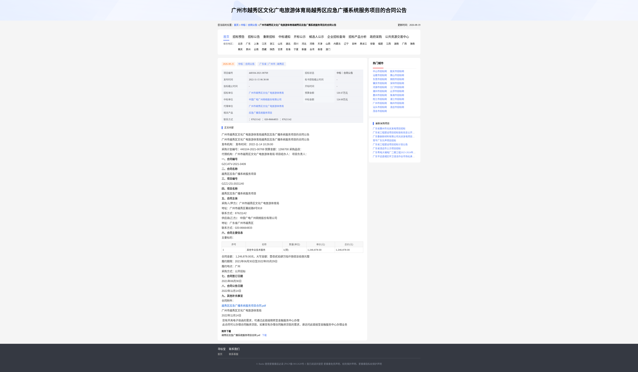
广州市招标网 (380, 103)
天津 (320, 43)
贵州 (248, 49)
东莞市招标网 (380, 79)
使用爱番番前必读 (274, 364)
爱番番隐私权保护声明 (370, 364)
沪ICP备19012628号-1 (295, 364)
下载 (264, 335)
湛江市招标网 (397, 99)
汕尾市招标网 (380, 75)
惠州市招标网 (380, 95)
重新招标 (269, 37)
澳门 (328, 49)
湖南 (396, 43)
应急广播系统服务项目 (260, 113)
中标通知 (284, 37)
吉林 (354, 43)
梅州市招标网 (397, 103)
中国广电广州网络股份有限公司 (265, 99)
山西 (328, 43)
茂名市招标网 (380, 111)
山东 (280, 43)
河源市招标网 (380, 87)
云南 (256, 49)
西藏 (264, 49)
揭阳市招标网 (397, 79)
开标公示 (300, 37)
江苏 (264, 43)
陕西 (272, 49)
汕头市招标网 (380, 107)
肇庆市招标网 (380, 83)
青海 (288, 49)
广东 (248, 43)
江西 (388, 43)
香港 (320, 49)
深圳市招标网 (397, 83)
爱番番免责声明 (332, 364)
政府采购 (376, 37)
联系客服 (233, 354)
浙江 (272, 43)
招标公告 (254, 37)
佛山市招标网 (397, 75)
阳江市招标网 (380, 99)
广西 (404, 43)
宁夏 (296, 49)
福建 (380, 43)
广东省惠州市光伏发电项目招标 (389, 128)
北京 (240, 43)
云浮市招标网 (397, 91)
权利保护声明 (349, 364)
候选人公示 (316, 37)
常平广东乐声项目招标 (384, 140)
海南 (412, 43)
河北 (304, 43)
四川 (296, 43)
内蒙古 (337, 43)
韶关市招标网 (397, 71)
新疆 (304, 49)
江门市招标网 (397, 87)
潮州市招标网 (380, 91)
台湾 (312, 49)
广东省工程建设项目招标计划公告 (390, 144)
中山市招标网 (380, 71)
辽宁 (346, 43)
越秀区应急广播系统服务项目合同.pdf (244, 305)
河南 (312, 43)
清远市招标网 (397, 107)
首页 (236, 25)
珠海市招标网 (397, 95)
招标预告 (239, 37)
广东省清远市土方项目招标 (387, 148)
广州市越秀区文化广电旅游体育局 (266, 93)
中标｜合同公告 (249, 25)
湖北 (288, 43)
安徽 (372, 43)
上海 (256, 43)
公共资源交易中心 (397, 37)
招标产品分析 (358, 37)
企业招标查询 (336, 37)
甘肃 (280, 49)
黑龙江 (363, 43)
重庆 (240, 49)
